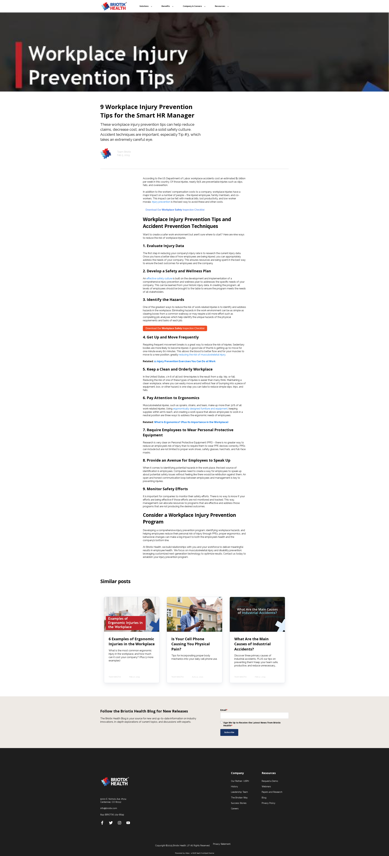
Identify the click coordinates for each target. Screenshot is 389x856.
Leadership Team (239, 792)
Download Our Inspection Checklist (175, 328)
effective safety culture (159, 278)
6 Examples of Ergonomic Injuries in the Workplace (132, 641)
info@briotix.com (108, 808)
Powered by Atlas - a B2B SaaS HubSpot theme (194, 853)
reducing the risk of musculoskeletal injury (202, 354)
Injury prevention (161, 201)
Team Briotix (124, 151)
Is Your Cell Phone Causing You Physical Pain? (190, 644)
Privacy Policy (268, 803)
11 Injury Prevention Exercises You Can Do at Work (184, 361)
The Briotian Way (239, 797)
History (234, 786)
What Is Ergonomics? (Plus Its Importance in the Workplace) (191, 422)
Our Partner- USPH (240, 781)
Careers (235, 808)
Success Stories (238, 803)
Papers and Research (272, 792)
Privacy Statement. (222, 844)
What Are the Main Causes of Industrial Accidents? (252, 644)
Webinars (266, 786)
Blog (264, 797)
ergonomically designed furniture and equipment (200, 408)
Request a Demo (270, 781)
